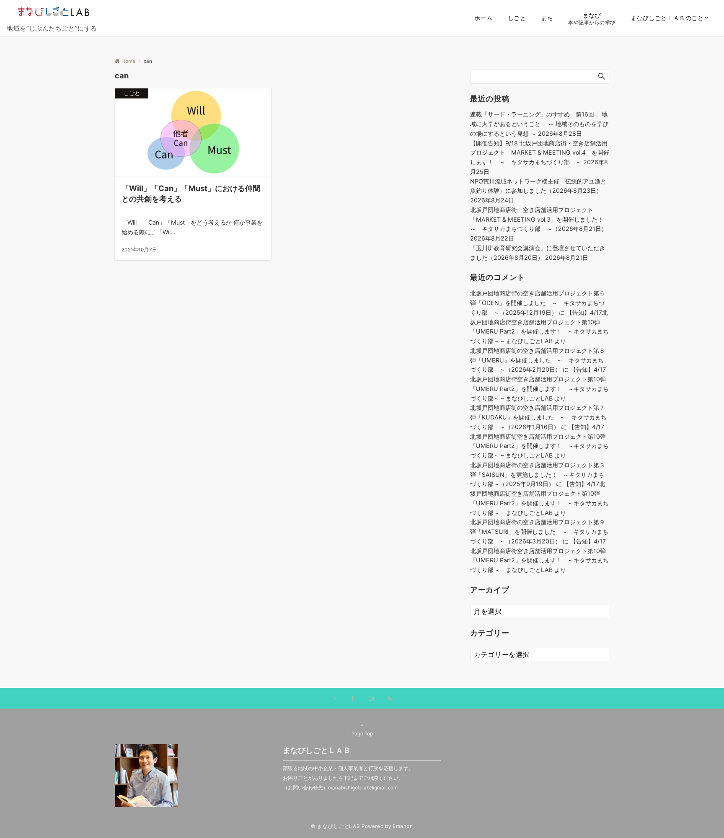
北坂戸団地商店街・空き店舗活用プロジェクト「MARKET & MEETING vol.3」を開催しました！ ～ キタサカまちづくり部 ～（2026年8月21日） (539, 219)
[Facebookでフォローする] (352, 699)
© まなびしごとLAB (335, 826)
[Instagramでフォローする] (371, 699)
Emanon (403, 826)
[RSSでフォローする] (389, 699)
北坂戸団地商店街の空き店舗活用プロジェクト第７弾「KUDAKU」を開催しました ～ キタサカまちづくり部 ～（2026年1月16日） (538, 417)
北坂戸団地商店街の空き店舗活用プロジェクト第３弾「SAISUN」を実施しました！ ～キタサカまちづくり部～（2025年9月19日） (537, 474)
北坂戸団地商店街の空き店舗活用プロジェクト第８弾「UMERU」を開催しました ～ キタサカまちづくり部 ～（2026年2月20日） (537, 360)
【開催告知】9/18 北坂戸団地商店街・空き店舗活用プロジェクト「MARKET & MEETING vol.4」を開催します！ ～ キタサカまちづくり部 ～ (539, 153)
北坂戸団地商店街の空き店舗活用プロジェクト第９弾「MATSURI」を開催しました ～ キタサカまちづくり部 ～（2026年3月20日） (539, 531)
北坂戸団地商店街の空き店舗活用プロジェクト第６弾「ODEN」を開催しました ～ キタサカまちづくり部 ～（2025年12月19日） (537, 303)
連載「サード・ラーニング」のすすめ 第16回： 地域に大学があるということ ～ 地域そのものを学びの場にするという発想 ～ (539, 124)
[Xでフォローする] (334, 699)
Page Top (362, 734)
